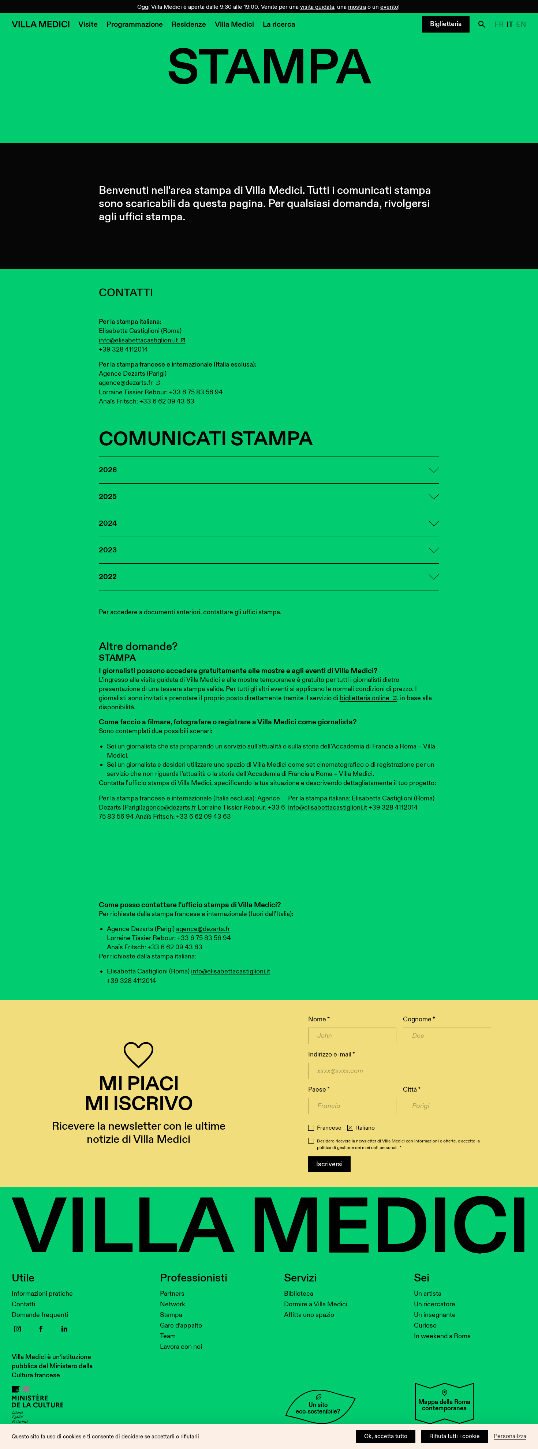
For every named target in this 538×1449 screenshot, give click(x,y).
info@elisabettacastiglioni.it (138, 340)
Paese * (319, 1089)
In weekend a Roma (442, 1336)
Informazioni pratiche (42, 1294)
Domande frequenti (40, 1315)
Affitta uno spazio (309, 1315)
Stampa (171, 1315)
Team (168, 1336)
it (510, 24)
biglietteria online (364, 698)
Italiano (365, 1128)
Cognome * (419, 1019)
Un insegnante (435, 1315)
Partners (172, 1294)
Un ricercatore (434, 1304)
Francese (329, 1128)
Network (172, 1304)
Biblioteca (298, 1294)
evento (389, 7)
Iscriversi (329, 1164)
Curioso (425, 1325)
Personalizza (510, 1436)
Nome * (319, 1019)
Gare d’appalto (181, 1325)
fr (499, 24)
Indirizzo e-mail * (331, 1054)
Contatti (23, 1304)
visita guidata (317, 7)
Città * (412, 1089)
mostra (357, 7)
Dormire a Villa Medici (315, 1304)
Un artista (427, 1294)
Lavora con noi (181, 1347)
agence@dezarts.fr (126, 383)
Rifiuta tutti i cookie (454, 1436)
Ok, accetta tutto (385, 1436)
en (521, 24)
